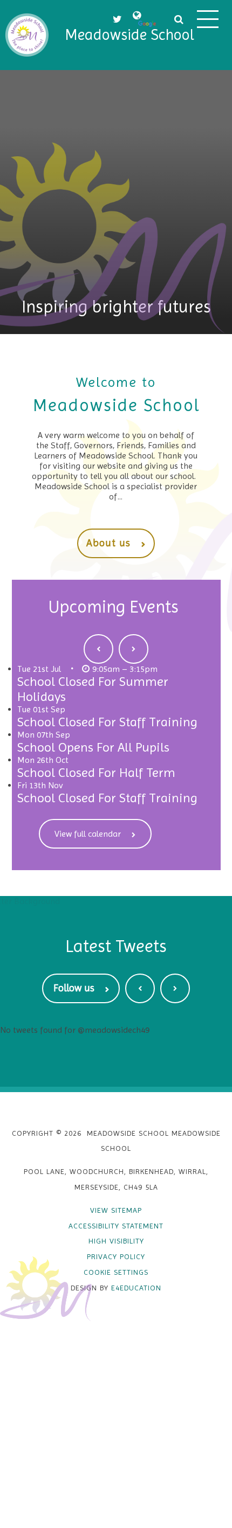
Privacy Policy (116, 1256)
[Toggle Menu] (207, 19)
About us (108, 543)
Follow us (73, 988)
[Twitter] (117, 19)
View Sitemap (116, 1210)
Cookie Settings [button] (116, 1272)
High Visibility (116, 1241)
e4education (136, 1287)
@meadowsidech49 (113, 1030)
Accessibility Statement (116, 1225)
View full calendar (87, 834)
